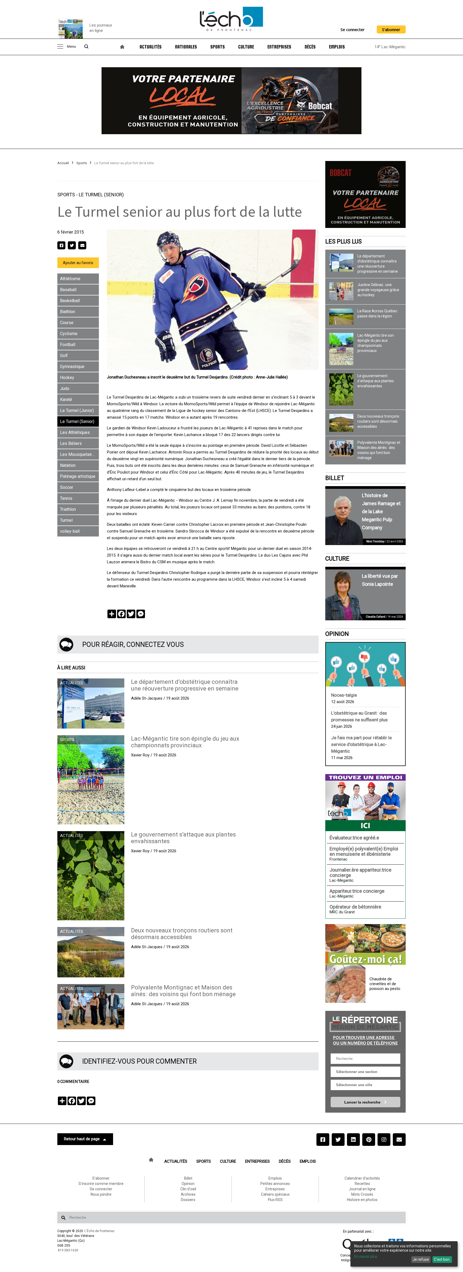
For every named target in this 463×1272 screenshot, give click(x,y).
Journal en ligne (362, 1189)
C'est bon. (442, 1259)
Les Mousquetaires (78, 454)
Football (67, 344)
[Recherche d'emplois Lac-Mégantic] (365, 802)
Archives (188, 1194)
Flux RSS (275, 1200)
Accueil (63, 163)
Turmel (66, 520)
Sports (217, 47)
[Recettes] (365, 945)
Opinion (337, 634)
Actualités (151, 47)
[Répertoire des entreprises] (365, 1029)
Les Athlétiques (75, 432)
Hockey (67, 377)
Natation (68, 465)
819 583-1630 (68, 1250)
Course (66, 322)
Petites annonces (275, 1183)
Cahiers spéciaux (275, 1194)
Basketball (70, 300)
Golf (64, 355)
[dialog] (404, 1254)
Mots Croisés (362, 1194)
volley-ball (70, 531)
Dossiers (188, 1200)
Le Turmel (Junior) (77, 410)
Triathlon (68, 509)
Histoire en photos (362, 1200)
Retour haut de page (82, 1138)
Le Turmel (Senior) (101, 194)
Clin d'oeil (188, 1189)
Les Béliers (71, 443)
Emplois (337, 47)
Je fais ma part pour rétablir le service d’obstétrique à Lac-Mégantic (361, 744)
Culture (246, 47)
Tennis (66, 498)
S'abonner (391, 29)
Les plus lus (343, 241)
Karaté (66, 399)
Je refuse (421, 1259)
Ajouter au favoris (78, 263)
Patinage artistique (77, 476)
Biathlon (67, 311)
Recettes (362, 1183)
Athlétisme (70, 278)
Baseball (68, 289)
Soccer (66, 487)
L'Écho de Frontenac (99, 1231)
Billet (334, 478)
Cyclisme (68, 333)
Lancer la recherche (363, 1102)
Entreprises (279, 47)
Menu (71, 47)
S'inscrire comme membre (101, 1183)
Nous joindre (101, 1194)
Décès (310, 47)
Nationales (186, 47)
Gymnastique (72, 366)
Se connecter (353, 29)
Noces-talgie (344, 695)
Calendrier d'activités (362, 1178)
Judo (64, 388)
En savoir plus (365, 1256)
